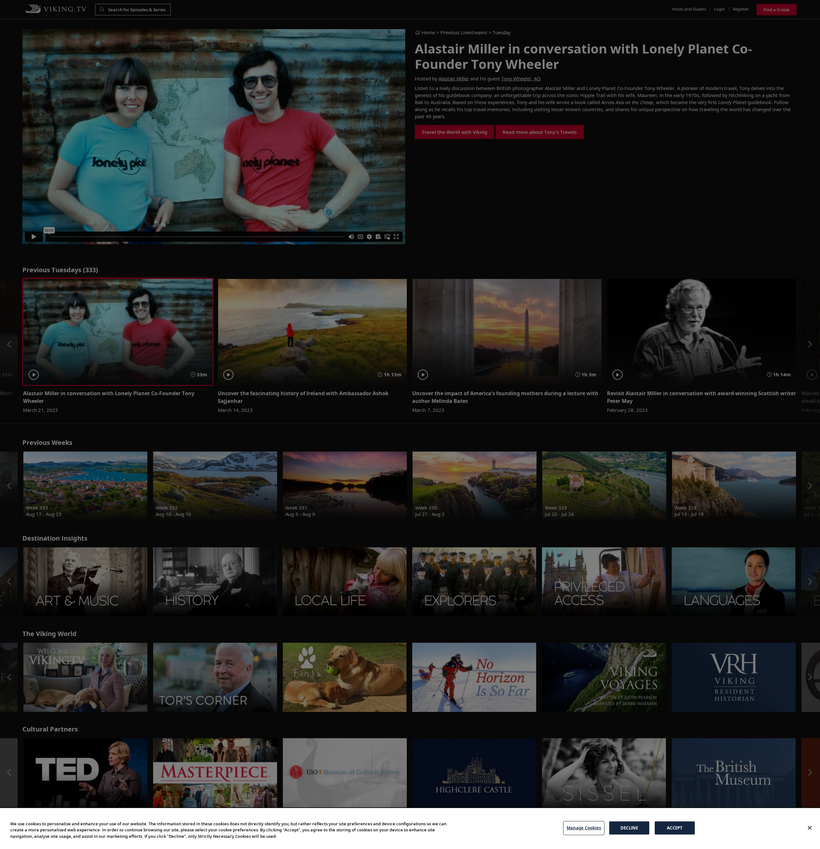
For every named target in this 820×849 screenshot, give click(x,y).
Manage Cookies (584, 828)
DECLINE (629, 828)
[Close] (810, 828)
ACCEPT (675, 828)
